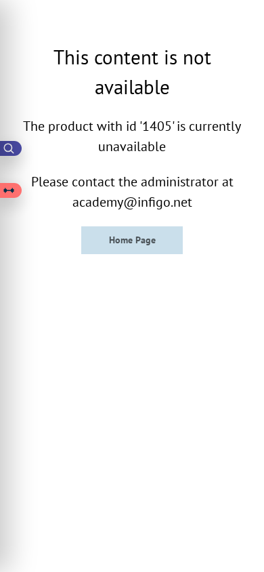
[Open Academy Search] (11, 148)
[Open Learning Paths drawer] (11, 190)
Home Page (132, 240)
